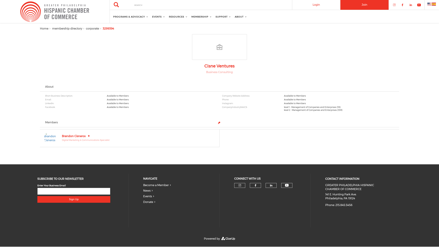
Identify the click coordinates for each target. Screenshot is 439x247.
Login (316, 4)
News (147, 190)
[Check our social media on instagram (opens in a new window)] (240, 185)
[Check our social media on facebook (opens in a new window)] (255, 185)
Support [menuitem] (222, 16)
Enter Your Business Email (51, 185)
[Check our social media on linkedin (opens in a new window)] (271, 185)
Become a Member (156, 185)
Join (364, 4)
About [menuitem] (239, 16)
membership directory (67, 28)
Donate (148, 202)
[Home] (55, 11)
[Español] (434, 3)
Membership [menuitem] (199, 16)
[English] (429, 3)
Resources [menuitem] (176, 16)
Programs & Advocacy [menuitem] (129, 16)
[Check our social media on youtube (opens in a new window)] (286, 185)
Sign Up (74, 199)
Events (147, 196)
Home (44, 28)
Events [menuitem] (157, 16)
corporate (92, 28)
